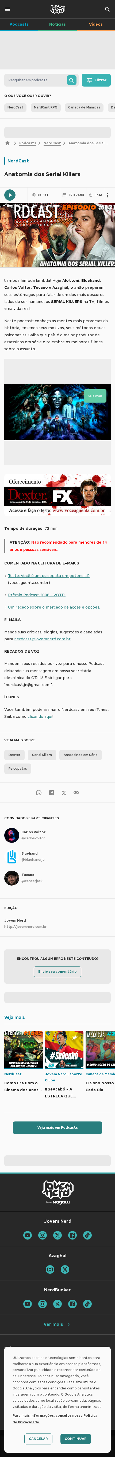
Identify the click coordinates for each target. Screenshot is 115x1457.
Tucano (27, 875)
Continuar (76, 1439)
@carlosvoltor (33, 838)
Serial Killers (42, 755)
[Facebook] (51, 792)
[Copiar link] (76, 792)
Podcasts (27, 143)
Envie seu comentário (57, 971)
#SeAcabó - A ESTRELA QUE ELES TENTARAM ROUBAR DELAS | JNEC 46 (61, 1093)
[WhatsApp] (39, 792)
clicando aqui (40, 716)
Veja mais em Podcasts (57, 1127)
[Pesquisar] (71, 80)
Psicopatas (18, 768)
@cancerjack (32, 881)
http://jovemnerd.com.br (25, 927)
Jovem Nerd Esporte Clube (63, 1077)
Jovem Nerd (15, 920)
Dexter (14, 755)
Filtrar (100, 80)
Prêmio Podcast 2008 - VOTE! (37, 595)
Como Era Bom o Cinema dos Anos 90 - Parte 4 (21, 1087)
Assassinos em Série (81, 755)
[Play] (10, 195)
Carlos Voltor (33, 832)
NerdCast (52, 143)
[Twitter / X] (64, 792)
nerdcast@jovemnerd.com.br (42, 639)
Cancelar (38, 1439)
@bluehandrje (33, 860)
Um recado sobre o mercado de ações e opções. (54, 607)
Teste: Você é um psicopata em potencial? (49, 576)
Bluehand (29, 853)
